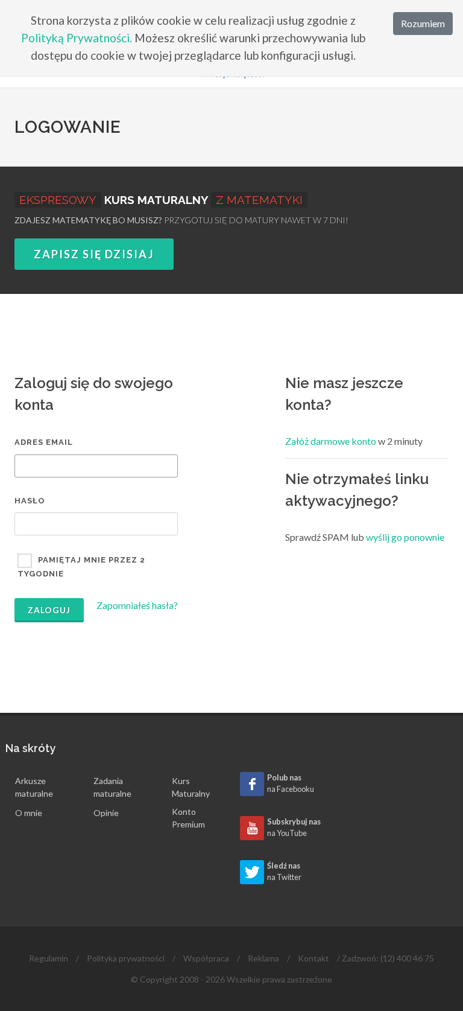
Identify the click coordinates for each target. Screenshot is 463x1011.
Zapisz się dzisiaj (94, 254)
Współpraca (206, 958)
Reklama (263, 958)
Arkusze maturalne (34, 787)
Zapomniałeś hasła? (137, 605)
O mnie (28, 813)
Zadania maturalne (112, 787)
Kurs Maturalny (191, 787)
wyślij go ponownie (405, 537)
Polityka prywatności (126, 958)
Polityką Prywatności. (76, 38)
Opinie (106, 813)
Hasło (29, 500)
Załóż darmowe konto (330, 441)
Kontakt (313, 958)
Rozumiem (423, 23)
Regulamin (48, 958)
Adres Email (43, 442)
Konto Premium (188, 817)
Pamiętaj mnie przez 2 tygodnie (81, 567)
